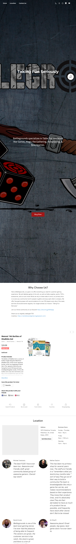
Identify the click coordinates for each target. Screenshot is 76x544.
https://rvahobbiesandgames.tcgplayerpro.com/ (32, 316)
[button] (7, 385)
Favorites (52, 407)
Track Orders (38, 407)
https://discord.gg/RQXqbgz (45, 310)
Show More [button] (4, 378)
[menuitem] (70, 332)
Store (5, 3)
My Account (24, 407)
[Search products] (70, 76)
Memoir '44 (20, 341)
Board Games (10, 341)
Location (13, 3)
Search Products (10, 407)
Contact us (22, 3)
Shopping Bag (66, 407)
